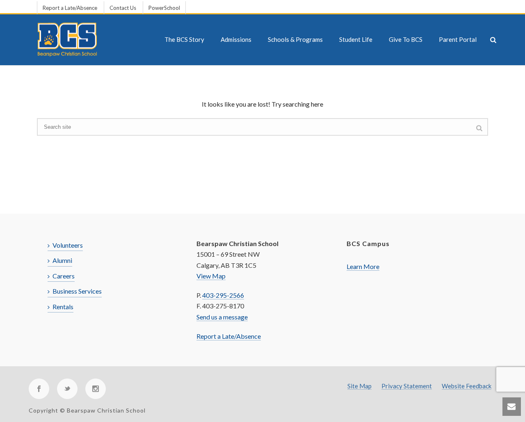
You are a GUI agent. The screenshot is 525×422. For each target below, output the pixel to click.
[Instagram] (95, 389)
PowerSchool (164, 8)
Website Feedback (466, 386)
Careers (63, 276)
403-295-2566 (223, 295)
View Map (211, 276)
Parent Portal (458, 39)
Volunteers (67, 245)
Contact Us (123, 8)
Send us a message (222, 317)
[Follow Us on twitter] (67, 389)
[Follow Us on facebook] (39, 389)
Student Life (355, 39)
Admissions (236, 39)
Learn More (363, 266)
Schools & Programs (295, 39)
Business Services (77, 291)
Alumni (62, 260)
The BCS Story (184, 39)
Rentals (62, 306)
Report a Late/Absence (70, 8)
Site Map (359, 386)
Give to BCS (405, 39)
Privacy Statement (406, 386)
